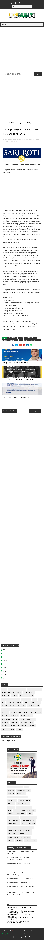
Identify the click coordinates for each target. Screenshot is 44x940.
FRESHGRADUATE (9, 657)
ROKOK (16, 837)
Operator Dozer (8, 709)
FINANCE (28, 807)
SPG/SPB (24, 722)
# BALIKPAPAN (12, 338)
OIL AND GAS (31, 817)
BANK (26, 787)
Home (5, 123)
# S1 (21, 340)
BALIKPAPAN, (9, 139)
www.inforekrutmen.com (9, 742)
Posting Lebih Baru (9, 411)
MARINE (15, 817)
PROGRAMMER (36, 709)
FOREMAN (16, 699)
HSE (3, 702)
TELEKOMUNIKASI (30, 840)
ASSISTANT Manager (34, 689)
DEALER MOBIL (12, 797)
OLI (9, 820)
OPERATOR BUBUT (33, 706)
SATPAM (22, 719)
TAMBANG (19, 840)
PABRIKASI (15, 820)
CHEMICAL (11, 793)
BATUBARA (11, 790)
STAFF (31, 722)
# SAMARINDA (35, 340)
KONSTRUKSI (21, 814)
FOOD (9, 810)
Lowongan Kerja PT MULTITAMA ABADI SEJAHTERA (18, 380)
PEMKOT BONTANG (13, 824)
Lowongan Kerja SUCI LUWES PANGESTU (15, 397)
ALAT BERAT (12, 689)
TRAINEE (32, 726)
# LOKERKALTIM (29, 338)
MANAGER (27, 702)
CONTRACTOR (21, 793)
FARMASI (20, 807)
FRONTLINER (26, 699)
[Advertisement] (22, 50)
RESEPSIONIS (6, 719)
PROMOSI (5, 712)
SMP (4, 675)
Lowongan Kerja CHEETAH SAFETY (18, 883)
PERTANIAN (11, 834)
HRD (40, 699)
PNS (17, 709)
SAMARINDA (11, 123)
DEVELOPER (5, 696)
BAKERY (19, 787)
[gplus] (15, 2)
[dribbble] (27, 2)
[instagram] (3, 2)
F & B (27, 803)
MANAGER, (36, 139)
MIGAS (23, 817)
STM (4, 678)
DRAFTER (14, 696)
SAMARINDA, (13, 142)
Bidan (4, 692)
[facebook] (7, 2)
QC (3, 716)
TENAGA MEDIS (23, 726)
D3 (4, 650)
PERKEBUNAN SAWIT (24, 830)
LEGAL (30, 814)
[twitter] (11, 2)
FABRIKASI (11, 807)
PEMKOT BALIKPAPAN (28, 820)
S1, (4, 142)
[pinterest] (19, 2)
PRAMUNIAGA (25, 709)
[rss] (31, 2)
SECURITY (5, 722)
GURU (34, 699)
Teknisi (4, 729)
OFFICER (13, 706)
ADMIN (4, 689)
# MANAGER (14, 340)
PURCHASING (28, 712)
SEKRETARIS (14, 722)
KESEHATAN (31, 810)
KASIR (19, 702)
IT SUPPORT (11, 702)
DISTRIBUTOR (12, 800)
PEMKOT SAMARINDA (28, 824)
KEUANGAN (11, 814)
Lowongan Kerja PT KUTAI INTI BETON (20, 918)
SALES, (7, 142)
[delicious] (39, 2)
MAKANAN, (29, 139)
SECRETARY (31, 719)
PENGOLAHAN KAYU (27, 827)
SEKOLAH (11, 840)
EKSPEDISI (11, 803)
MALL (9, 817)
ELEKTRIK (30, 696)
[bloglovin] (23, 2)
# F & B (21, 338)
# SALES (26, 340)
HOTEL (16, 810)
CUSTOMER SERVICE (14, 692)
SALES (15, 719)
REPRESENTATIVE (26, 716)
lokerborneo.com (36, 934)
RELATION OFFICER (12, 716)
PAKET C (6, 660)
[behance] (35, 2)
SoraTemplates (17, 931)
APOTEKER (21, 689)
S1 (4, 664)
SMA (4, 667)
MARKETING (35, 702)
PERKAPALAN (12, 830)
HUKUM (22, 810)
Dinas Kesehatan (24, 800)
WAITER (12, 729)
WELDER (19, 729)
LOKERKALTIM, (21, 139)
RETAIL (10, 837)
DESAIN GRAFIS (29, 692)
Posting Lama (35, 411)
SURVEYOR (5, 726)
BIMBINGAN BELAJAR (23, 790)
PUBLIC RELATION (16, 712)
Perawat (38, 712)
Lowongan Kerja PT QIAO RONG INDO (20, 879)
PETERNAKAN (21, 834)
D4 (4, 653)
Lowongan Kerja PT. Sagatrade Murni (15, 363)
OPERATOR (21, 706)
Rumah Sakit (25, 837)
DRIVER (22, 696)
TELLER (13, 726)
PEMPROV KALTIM (13, 827)
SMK (4, 671)
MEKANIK (5, 706)
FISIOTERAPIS (6, 699)
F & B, (14, 139)
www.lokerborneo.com (8, 740)
